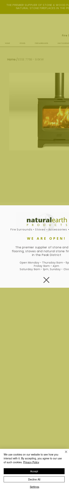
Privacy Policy (31, 462)
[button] (46, 280)
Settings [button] (34, 487)
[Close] (63, 454)
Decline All (34, 479)
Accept (34, 471)
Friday (38, 266)
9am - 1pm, (42, 269)
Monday (33, 262)
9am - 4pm (51, 266)
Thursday (49, 262)
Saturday (26, 269)
